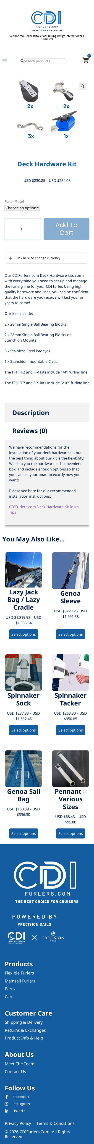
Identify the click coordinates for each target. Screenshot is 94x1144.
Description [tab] (30, 412)
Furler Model (14, 201)
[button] (4, 60)
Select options (23, 634)
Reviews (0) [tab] (29, 430)
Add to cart (66, 229)
